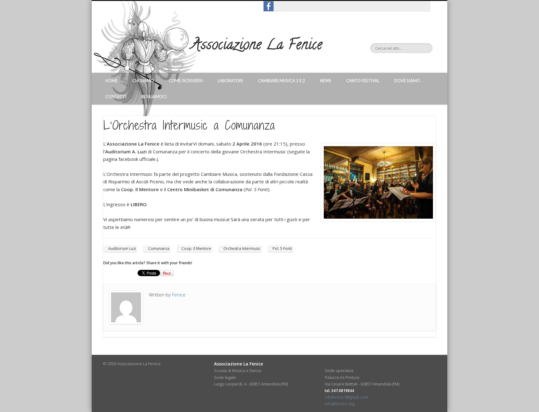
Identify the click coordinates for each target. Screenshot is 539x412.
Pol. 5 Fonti (282, 248)
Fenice (179, 294)
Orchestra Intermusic (241, 248)
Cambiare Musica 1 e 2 (281, 80)
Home (111, 80)
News (325, 80)
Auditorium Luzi (122, 248)
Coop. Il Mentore (196, 248)
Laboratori (230, 80)
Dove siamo (407, 80)
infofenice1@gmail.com (346, 397)
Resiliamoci (154, 96)
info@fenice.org (339, 403)
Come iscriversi (186, 80)
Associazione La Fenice (257, 46)
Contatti (115, 96)
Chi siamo (143, 80)
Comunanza (158, 248)
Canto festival (362, 80)
